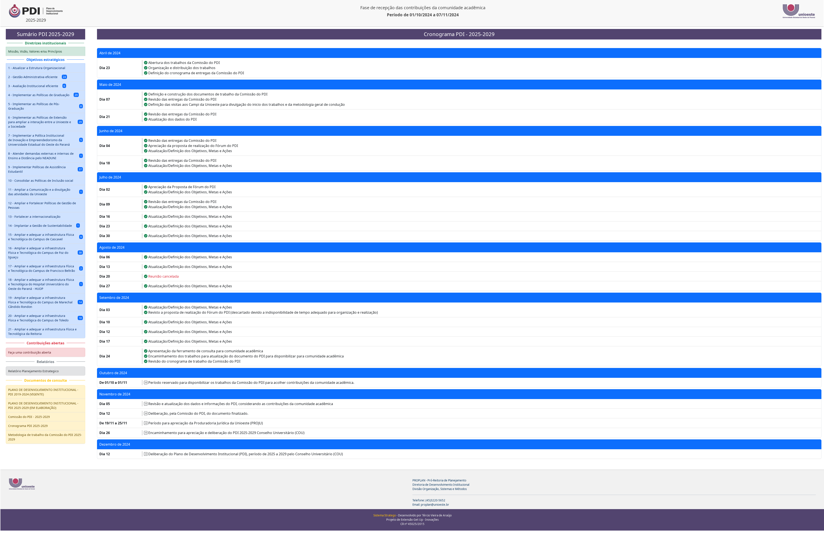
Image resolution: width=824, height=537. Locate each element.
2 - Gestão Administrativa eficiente (37, 77)
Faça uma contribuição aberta (29, 352)
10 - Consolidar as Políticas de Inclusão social (40, 180)
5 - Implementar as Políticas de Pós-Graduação (45, 106)
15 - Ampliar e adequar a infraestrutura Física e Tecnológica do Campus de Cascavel (45, 237)
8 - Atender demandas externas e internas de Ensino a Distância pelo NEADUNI (45, 155)
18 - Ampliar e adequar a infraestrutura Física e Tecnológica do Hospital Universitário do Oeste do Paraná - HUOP (45, 284)
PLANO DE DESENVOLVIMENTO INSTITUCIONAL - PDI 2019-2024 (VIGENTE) (43, 392)
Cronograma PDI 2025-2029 (28, 426)
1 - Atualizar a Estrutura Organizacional (36, 68)
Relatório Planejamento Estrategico (33, 371)
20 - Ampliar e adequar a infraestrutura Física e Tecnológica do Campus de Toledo (45, 318)
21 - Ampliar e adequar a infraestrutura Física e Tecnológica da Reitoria (42, 331)
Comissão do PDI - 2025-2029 (29, 417)
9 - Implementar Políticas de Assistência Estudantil (45, 169)
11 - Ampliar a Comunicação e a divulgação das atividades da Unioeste (45, 192)
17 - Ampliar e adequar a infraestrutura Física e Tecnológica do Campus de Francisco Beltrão (45, 268)
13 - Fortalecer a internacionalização (34, 217)
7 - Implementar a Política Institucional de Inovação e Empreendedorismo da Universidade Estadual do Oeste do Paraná (45, 140)
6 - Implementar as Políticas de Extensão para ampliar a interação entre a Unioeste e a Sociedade (45, 122)
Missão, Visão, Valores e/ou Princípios (35, 51)
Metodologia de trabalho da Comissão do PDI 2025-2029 (45, 437)
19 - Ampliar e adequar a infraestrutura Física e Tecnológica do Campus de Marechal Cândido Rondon (45, 302)
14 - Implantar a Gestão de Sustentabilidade (43, 226)
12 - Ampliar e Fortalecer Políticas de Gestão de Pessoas (42, 205)
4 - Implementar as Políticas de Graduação (43, 95)
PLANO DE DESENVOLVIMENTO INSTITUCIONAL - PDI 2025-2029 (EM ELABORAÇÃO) (43, 405)
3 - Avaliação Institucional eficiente (36, 86)
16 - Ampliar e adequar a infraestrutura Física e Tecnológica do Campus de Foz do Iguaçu (45, 252)
